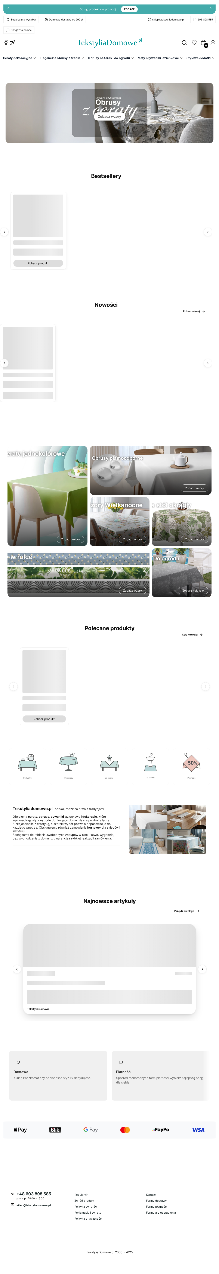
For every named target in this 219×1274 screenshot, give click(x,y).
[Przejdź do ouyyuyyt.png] (109, 766)
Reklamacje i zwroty (87, 1212)
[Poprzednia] (8, 9)
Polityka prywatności (88, 1218)
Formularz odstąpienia (161, 1212)
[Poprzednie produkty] (4, 231)
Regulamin (81, 1194)
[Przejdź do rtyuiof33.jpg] (191, 766)
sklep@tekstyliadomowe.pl (168, 19)
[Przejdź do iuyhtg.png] (68, 766)
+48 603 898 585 (33, 1193)
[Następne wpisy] (202, 969)
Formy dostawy (156, 1200)
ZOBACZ (129, 9)
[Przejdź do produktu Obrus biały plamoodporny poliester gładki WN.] (38, 219)
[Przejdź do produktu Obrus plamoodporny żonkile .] (44, 672)
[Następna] (211, 9)
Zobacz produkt (38, 263)
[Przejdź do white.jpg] (150, 766)
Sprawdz (27, 783)
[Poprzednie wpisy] (17, 969)
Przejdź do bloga (184, 911)
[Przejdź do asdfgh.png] (27, 766)
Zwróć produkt (84, 1200)
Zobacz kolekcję (193, 590)
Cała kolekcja (189, 634)
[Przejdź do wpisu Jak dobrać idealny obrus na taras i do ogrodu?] (109, 945)
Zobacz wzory (109, 116)
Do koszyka (28, 395)
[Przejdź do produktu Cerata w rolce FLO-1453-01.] (28, 352)
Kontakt (151, 1194)
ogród (35, 973)
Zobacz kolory (70, 539)
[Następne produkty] (208, 231)
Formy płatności (156, 1206)
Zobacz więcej (191, 311)
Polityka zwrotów (86, 1206)
